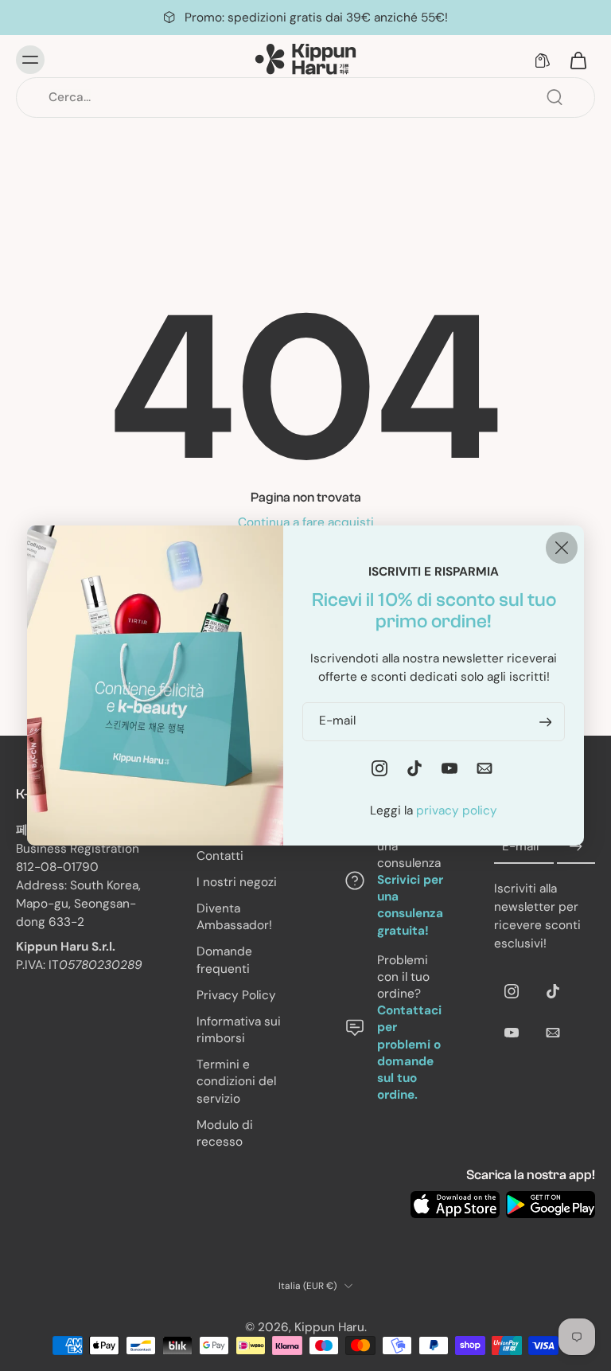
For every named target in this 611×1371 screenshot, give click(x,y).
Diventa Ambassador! (234, 916)
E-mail (520, 846)
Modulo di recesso (225, 1132)
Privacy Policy (236, 994)
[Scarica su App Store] (455, 1204)
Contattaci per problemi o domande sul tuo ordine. (409, 1052)
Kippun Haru (329, 1327)
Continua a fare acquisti (306, 522)
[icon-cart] (577, 60)
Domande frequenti (224, 959)
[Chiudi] (562, 548)
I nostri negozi (237, 882)
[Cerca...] (554, 97)
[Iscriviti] (576, 847)
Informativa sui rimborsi (239, 1030)
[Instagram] (511, 991)
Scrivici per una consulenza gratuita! (410, 905)
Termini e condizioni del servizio (236, 1081)
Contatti (220, 855)
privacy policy (456, 810)
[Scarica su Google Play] (550, 1204)
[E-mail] (552, 1032)
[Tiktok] (552, 991)
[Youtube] (511, 1032)
